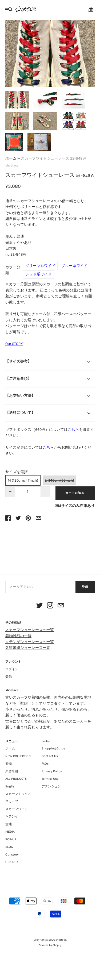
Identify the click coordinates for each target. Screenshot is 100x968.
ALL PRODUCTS (16, 779)
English (10, 786)
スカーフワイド (16, 809)
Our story (12, 854)
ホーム (11, 158)
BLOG (9, 847)
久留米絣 (11, 771)
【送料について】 (20, 412)
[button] (17, 100)
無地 (8, 824)
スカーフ (11, 801)
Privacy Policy (52, 771)
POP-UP (10, 839)
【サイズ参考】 (18, 361)
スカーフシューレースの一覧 (29, 630)
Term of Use (50, 779)
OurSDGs (11, 862)
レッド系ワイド (38, 274)
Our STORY (14, 343)
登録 (85, 587)
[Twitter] (39, 606)
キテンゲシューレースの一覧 (29, 642)
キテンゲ (11, 816)
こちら (73, 429)
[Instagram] (50, 606)
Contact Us (50, 756)
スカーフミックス (18, 794)
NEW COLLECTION (18, 756)
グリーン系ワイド (40, 266)
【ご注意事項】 (18, 378)
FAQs (45, 763)
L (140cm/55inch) (59, 480)
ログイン (11, 669)
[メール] (61, 606)
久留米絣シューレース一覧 (27, 647)
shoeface (11, 165)
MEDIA (10, 831)
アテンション (51, 786)
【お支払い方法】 (20, 395)
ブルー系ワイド (74, 266)
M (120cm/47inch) (23, 480)
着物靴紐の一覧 (18, 636)
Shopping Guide (53, 748)
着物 (8, 763)
